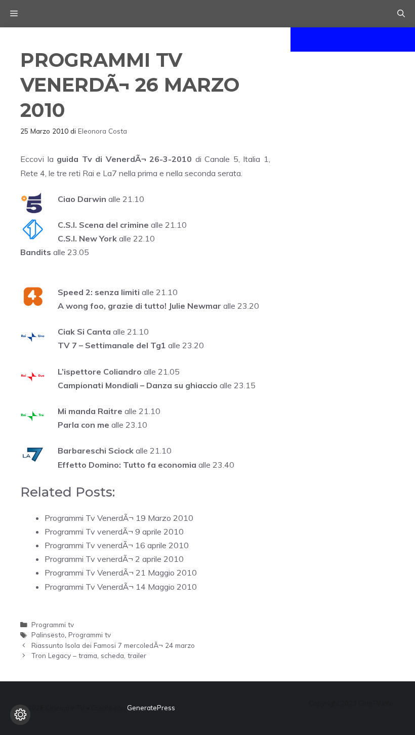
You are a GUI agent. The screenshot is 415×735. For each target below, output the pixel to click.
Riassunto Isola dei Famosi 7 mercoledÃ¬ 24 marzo (113, 645)
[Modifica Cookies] (20, 715)
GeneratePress (151, 708)
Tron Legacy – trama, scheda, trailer (88, 655)
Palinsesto (48, 634)
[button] (401, 13)
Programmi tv (52, 624)
